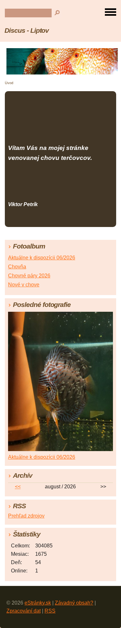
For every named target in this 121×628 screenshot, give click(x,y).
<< (18, 486)
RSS (50, 611)
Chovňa (17, 266)
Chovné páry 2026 (29, 275)
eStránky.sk (38, 603)
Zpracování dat (23, 611)
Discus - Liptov (27, 30)
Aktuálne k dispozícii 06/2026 (41, 257)
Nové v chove (23, 284)
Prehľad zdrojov (26, 516)
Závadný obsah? (74, 603)
